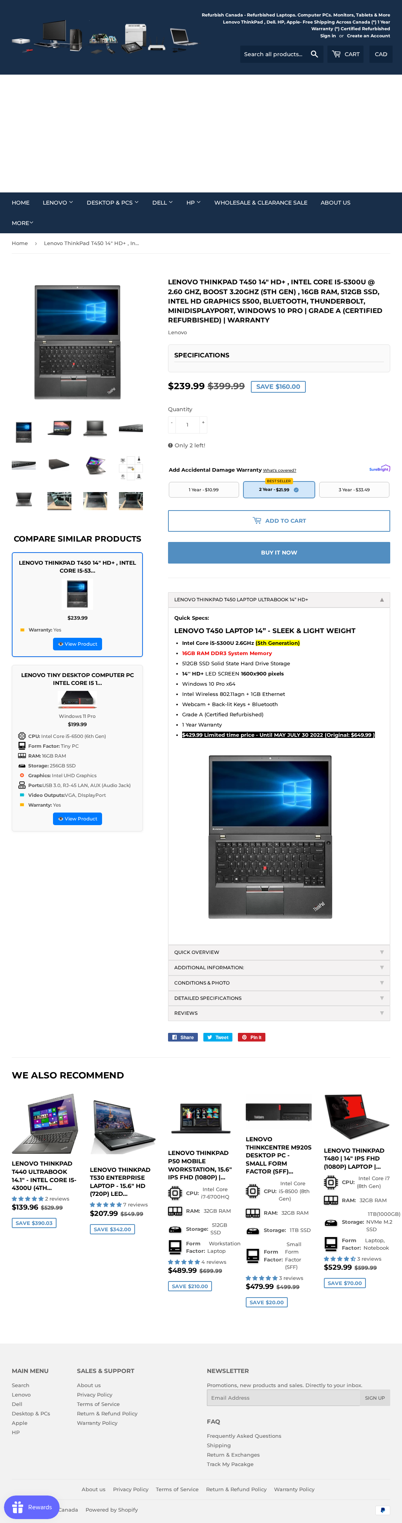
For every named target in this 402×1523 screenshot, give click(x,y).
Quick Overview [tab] (196, 952)
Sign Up (375, 1398)
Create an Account (368, 35)
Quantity (180, 409)
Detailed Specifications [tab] (208, 998)
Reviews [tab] (185, 1013)
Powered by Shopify (112, 1510)
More (20, 223)
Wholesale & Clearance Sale (260, 202)
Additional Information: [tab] (209, 967)
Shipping (219, 1445)
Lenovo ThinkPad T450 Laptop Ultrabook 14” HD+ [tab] (241, 599)
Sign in (328, 35)
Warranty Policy (97, 1423)
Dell (160, 202)
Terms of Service (98, 1404)
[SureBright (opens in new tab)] (379, 468)
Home (20, 202)
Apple (19, 1423)
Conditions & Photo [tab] (202, 983)
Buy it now (279, 552)
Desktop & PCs (110, 202)
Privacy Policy (94, 1394)
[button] (28, 1198)
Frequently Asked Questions (244, 1436)
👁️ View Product (77, 644)
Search (20, 1385)
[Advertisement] (201, 134)
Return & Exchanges (233, 1455)
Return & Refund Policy (107, 1413)
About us (336, 202)
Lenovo (56, 202)
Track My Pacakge (230, 1464)
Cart (351, 54)
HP (191, 202)
